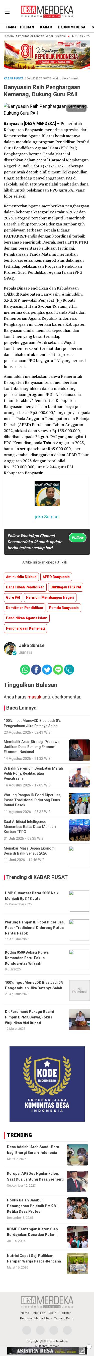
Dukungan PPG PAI (65, 587)
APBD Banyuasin (56, 577)
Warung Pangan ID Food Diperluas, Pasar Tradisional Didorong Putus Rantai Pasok (35, 928)
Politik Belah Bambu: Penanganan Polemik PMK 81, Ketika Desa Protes (33, 1206)
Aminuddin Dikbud (21, 577)
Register (65, 1313)
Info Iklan (39, 1313)
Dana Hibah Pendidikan (25, 587)
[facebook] (26, 1330)
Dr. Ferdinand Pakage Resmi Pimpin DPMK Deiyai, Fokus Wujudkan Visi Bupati (29, 1017)
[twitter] (40, 1330)
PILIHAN (27, 27)
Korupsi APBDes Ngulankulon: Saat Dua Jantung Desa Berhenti (35, 1176)
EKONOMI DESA (71, 27)
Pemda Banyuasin (64, 608)
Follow (77, 538)
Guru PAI (13, 597)
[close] (88, 1346)
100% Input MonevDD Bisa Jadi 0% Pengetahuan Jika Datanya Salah (34, 985)
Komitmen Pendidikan (24, 608)
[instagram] (53, 1330)
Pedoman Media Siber (35, 1318)
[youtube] (67, 1330)
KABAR (46, 27)
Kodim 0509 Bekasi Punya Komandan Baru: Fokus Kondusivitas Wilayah (27, 958)
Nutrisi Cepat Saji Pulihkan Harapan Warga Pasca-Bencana (34, 1258)
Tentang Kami (63, 1318)
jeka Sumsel (32, 645)
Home (11, 27)
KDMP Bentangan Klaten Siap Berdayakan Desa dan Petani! (32, 1232)
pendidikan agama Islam (26, 618)
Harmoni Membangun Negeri (50, 597)
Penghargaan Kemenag (25, 628)
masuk (34, 697)
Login (52, 1313)
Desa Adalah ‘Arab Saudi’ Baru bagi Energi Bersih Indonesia (33, 1149)
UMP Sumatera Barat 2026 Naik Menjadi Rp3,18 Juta (31, 896)
